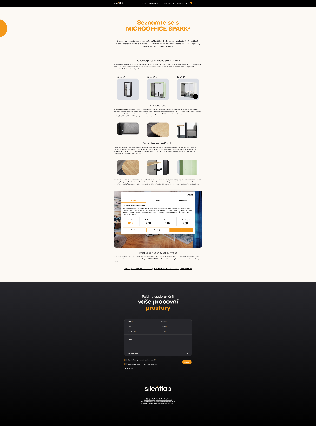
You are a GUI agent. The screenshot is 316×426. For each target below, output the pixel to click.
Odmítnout (134, 230)
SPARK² (164, 114)
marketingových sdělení (150, 364)
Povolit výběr (158, 230)
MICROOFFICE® (182, 147)
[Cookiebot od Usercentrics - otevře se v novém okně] (186, 195)
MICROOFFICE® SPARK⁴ (121, 109)
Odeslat (186, 362)
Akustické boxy (153, 3)
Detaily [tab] (158, 200)
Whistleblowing (148, 401)
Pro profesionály (182, 3)
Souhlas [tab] (133, 200)
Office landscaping (168, 3)
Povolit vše (181, 230)
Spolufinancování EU (169, 403)
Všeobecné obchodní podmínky (162, 401)
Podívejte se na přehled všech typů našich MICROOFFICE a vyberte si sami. (158, 269)
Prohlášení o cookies (149, 400)
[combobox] (175, 331)
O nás (143, 3)
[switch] (148, 223)
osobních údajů (150, 360)
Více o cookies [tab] (182, 200)
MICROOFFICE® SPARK (182, 111)
